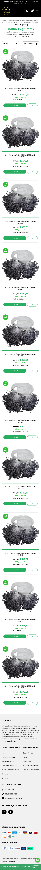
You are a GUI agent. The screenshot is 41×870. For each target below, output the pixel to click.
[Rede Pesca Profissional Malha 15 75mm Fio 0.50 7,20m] (32, 105)
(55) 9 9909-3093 (11, 794)
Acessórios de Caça (9, 761)
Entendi (36, 867)
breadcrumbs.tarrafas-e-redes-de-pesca (23, 21)
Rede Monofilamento (31, 23)
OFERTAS (5, 778)
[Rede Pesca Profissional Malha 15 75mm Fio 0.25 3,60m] (32, 703)
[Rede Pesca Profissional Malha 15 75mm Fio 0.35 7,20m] (32, 371)
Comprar (15, 105)
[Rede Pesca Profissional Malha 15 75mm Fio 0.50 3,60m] (32, 172)
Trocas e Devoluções (30, 765)
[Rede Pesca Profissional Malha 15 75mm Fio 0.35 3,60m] (32, 437)
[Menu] (37, 11)
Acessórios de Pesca (9, 765)
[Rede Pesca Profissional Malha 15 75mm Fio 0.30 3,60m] (32, 570)
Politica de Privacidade (31, 770)
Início (4, 21)
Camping (5, 774)
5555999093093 (10, 790)
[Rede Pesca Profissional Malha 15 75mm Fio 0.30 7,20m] (32, 504)
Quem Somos (28, 753)
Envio (25, 757)
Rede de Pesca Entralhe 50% (12, 23)
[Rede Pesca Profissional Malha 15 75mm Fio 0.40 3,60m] (32, 304)
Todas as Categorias (9, 757)
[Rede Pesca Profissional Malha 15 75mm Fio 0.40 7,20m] (32, 238)
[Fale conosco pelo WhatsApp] (37, 860)
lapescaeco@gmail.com (13, 798)
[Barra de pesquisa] (27, 11)
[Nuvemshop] (8, 862)
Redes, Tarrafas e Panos (10, 770)
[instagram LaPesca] (4, 812)
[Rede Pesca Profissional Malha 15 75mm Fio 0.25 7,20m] (32, 636)
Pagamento (27, 761)
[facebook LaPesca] (10, 812)
